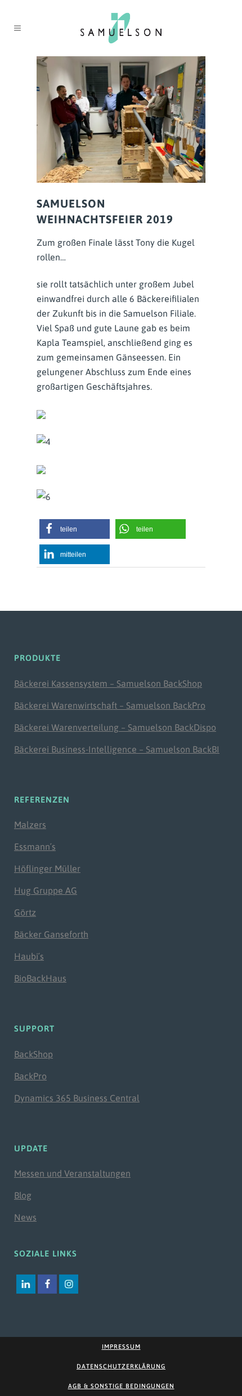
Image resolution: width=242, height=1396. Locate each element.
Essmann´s (35, 846)
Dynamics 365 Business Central (77, 1098)
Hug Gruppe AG (45, 890)
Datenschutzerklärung (121, 1366)
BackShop (33, 1054)
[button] (74, 529)
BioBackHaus (40, 978)
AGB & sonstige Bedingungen (121, 1386)
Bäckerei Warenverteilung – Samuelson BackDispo (115, 727)
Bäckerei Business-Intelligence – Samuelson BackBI (116, 749)
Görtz (25, 912)
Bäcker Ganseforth (51, 934)
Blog (23, 1195)
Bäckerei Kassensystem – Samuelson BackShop (108, 683)
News (25, 1217)
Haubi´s (29, 956)
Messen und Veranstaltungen (72, 1173)
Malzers (30, 824)
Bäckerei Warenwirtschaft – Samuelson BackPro (109, 705)
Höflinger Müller (47, 868)
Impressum (121, 1346)
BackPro (30, 1076)
